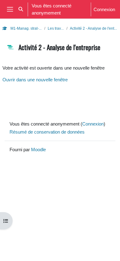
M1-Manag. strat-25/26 (26, 28)
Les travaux (56, 28)
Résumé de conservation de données (47, 132)
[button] (20, 9)
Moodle (38, 149)
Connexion (104, 9)
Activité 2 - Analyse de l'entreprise (94, 28)
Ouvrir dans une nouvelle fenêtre (35, 79)
